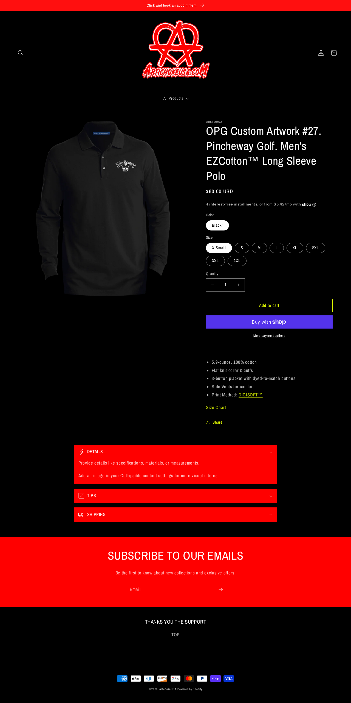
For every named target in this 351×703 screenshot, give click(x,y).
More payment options (269, 335)
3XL (215, 260)
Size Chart (216, 407)
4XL (237, 260)
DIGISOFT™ (251, 395)
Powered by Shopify (189, 689)
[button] (21, 53)
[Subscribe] (220, 589)
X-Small (219, 248)
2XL (315, 248)
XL (295, 248)
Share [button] (217, 422)
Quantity (212, 273)
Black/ (217, 225)
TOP (175, 635)
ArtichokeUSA (168, 689)
